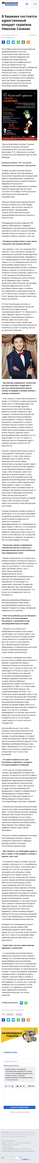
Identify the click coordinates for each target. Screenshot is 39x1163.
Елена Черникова (8, 37)
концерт (10, 1014)
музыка (19, 1014)
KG (27, 4)
